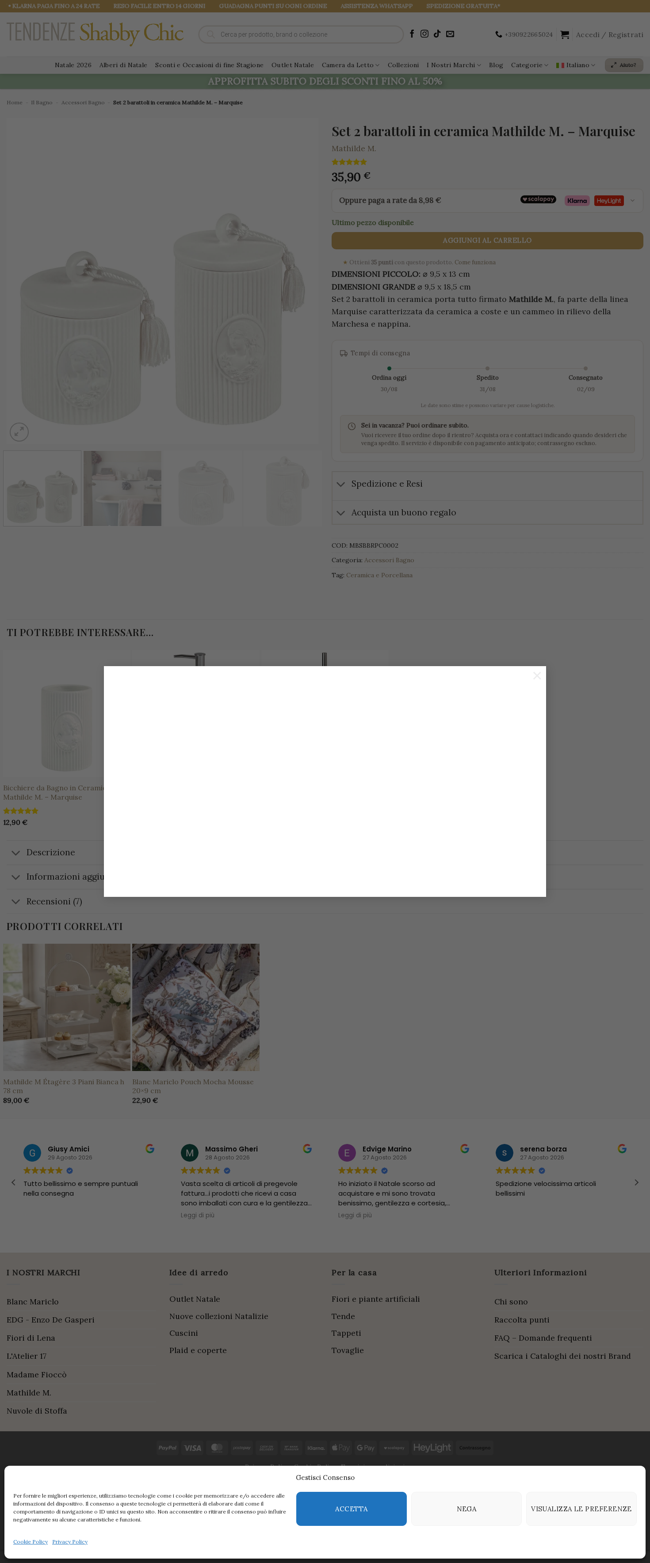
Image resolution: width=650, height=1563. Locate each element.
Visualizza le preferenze (581, 1509)
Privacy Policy (70, 1541)
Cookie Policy (30, 1541)
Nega (467, 1509)
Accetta (351, 1509)
